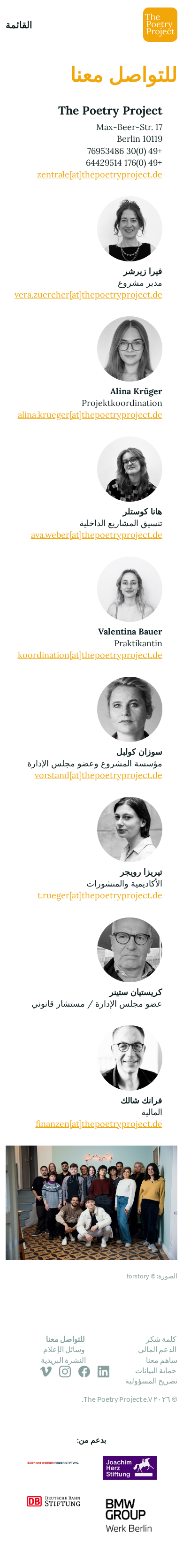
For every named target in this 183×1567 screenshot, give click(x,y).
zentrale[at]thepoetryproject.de (99, 174)
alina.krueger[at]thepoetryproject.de (90, 414)
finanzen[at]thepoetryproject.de (99, 1123)
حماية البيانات (155, 1370)
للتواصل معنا (65, 1339)
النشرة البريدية (63, 1360)
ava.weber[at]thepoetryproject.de (96, 534)
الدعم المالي (157, 1349)
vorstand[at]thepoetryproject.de (98, 775)
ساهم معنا (161, 1360)
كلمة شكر (161, 1339)
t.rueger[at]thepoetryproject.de (100, 895)
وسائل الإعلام (64, 1349)
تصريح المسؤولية (151, 1380)
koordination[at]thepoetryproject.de (90, 655)
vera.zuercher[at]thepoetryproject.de (88, 294)
